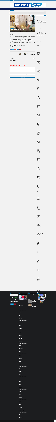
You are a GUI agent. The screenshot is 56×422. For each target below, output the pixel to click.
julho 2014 (38, 134)
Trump (20, 411)
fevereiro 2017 (38, 113)
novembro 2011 (38, 167)
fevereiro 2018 (38, 99)
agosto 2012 (38, 159)
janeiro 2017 (38, 114)
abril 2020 (38, 90)
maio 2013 (38, 149)
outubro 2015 (38, 131)
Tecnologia (38, 272)
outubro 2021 (38, 72)
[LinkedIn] (13, 304)
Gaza (37, 235)
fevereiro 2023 (38, 62)
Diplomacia (20, 341)
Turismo (38, 277)
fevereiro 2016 (38, 126)
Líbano (37, 251)
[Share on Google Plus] (15, 49)
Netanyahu (20, 387)
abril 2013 (38, 150)
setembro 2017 (38, 105)
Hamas (37, 236)
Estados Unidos (21, 351)
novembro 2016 (38, 116)
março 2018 (38, 98)
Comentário (11, 66)
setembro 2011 (38, 169)
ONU (37, 259)
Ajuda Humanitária (39, 192)
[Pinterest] (15, 304)
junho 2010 (38, 185)
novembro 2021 (38, 71)
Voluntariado (38, 281)
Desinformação (38, 218)
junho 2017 (38, 108)
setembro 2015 (38, 132)
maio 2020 (38, 89)
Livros (37, 252)
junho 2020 (38, 88)
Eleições (38, 224)
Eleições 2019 (38, 225)
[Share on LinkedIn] (18, 49)
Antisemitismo (20, 308)
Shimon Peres (38, 269)
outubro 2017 (38, 104)
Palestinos (38, 261)
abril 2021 (38, 78)
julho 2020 (38, 87)
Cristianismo (20, 332)
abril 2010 (38, 187)
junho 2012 (38, 161)
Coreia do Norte (38, 209)
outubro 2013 (38, 144)
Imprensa (38, 242)
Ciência (37, 208)
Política (38, 262)
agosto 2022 (38, 64)
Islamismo (20, 374)
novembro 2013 (38, 143)
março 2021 (38, 79)
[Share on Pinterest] (20, 49)
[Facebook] (44, 0)
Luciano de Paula (39, 32)
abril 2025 (38, 51)
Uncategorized (38, 279)
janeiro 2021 (38, 81)
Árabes (37, 198)
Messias (38, 254)
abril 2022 (38, 69)
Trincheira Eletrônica (21, 410)
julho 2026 (38, 45)
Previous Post (16, 53)
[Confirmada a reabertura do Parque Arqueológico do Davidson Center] (30, 305)
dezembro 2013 (38, 142)
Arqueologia (38, 199)
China (37, 207)
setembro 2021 (38, 73)
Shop (17, 0)
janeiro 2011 (38, 177)
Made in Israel (38, 253)
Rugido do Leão (21, 400)
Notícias (20, 388)
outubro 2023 (38, 55)
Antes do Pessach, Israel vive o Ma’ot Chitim (19, 10)
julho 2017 (38, 107)
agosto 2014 (38, 133)
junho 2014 (38, 135)
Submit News (20, 0)
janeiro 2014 (38, 141)
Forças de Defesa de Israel (40, 233)
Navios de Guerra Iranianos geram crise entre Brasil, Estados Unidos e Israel (41, 33)
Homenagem (20, 365)
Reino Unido (20, 397)
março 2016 (38, 125)
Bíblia (37, 201)
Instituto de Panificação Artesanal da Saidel (15, 45)
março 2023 (38, 61)
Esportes (38, 227)
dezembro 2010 (38, 178)
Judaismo (20, 377)
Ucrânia (37, 278)
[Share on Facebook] (11, 49)
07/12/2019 (16, 30)
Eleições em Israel (39, 226)
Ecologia (20, 342)
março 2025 (38, 52)
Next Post (28, 53)
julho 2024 (38, 54)
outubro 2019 (38, 97)
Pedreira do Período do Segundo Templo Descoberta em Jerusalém (34, 300)
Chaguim (38, 206)
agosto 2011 (38, 170)
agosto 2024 (38, 53)
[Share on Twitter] (13, 49)
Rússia (37, 268)
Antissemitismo (21, 309)
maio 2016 (38, 123)
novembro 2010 (38, 179)
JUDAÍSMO (38, 250)
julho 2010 (38, 184)
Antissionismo (38, 197)
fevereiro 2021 (38, 80)
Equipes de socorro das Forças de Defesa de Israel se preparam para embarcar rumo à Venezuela (41, 22)
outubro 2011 (38, 168)
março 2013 (38, 151)
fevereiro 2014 (38, 140)
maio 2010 (38, 186)
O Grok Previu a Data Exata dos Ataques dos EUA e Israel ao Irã (22, 11)
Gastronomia (38, 234)
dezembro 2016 (38, 115)
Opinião (38, 260)
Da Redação (38, 216)
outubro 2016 (38, 117)
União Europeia (38, 280)
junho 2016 (38, 122)
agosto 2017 (38, 106)
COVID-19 (20, 331)
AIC (37, 191)
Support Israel (38, 271)
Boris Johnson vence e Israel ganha (31, 54)
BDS (37, 200)
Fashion (15, 0)
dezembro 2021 (38, 70)
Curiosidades (38, 215)
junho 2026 (38, 46)
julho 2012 (38, 160)
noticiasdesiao (12, 30)
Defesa (37, 217)
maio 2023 (38, 60)
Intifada (38, 244)
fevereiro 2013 (38, 152)
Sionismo (38, 270)
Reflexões (38, 263)
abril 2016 (38, 124)
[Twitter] (45, 0)
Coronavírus (20, 328)
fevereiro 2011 (38, 176)
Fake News (20, 355)
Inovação (38, 243)
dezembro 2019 (38, 95)
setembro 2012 (38, 158)
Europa (20, 354)
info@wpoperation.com (14, 302)
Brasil (20, 319)
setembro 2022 (38, 63)
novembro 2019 (38, 96)
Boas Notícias (20, 318)
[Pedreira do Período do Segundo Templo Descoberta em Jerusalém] (30, 301)
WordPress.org (38, 290)
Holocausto (20, 364)
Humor (37, 241)
